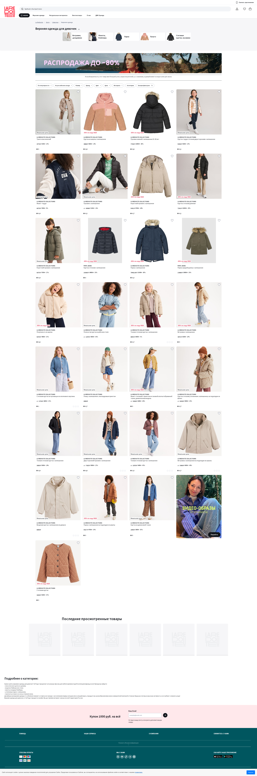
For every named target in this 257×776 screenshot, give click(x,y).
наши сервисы (90, 734)
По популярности (43, 85)
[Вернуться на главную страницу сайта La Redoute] (9, 12)
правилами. (139, 772)
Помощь (22, 734)
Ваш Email (132, 711)
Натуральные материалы (58, 15)
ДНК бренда (100, 15)
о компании (153, 734)
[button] (250, 9)
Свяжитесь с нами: (221, 734)
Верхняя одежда (38, 15)
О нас (89, 15)
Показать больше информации (128, 743)
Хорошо (250, 772)
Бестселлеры (77, 15)
